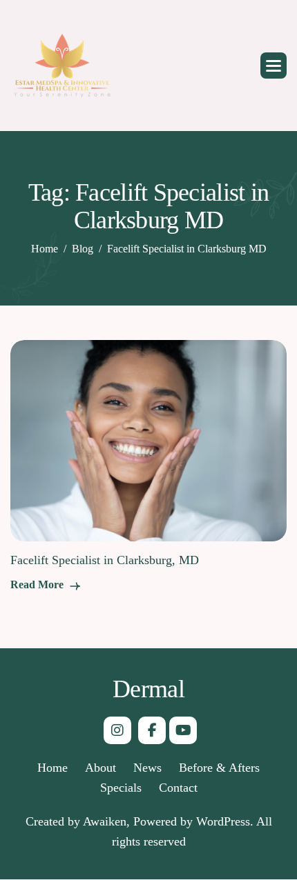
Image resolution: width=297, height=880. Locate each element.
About (100, 767)
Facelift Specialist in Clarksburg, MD (104, 560)
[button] (273, 65)
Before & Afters (219, 767)
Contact (178, 787)
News (147, 767)
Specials (121, 787)
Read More (38, 584)
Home (52, 767)
